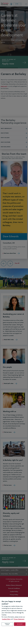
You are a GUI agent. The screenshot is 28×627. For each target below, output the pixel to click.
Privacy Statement (19, 619)
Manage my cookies (7, 624)
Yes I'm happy (20, 624)
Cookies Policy (6, 619)
